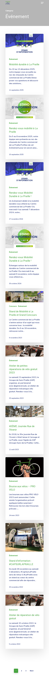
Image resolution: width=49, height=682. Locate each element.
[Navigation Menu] (42, 3)
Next (32, 671)
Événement (13, 59)
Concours (13, 306)
